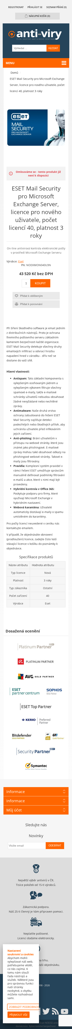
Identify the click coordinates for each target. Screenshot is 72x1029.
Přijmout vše (18, 1015)
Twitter (46, 1011)
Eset (21, 261)
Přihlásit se (34, 7)
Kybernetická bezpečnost (42, 1026)
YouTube (64, 1011)
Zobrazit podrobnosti (25, 1007)
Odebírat (55, 845)
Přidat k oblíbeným (31, 295)
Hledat (53, 48)
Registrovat (16, 7)
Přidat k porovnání (31, 304)
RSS (55, 1011)
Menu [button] (10, 63)
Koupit (40, 283)
